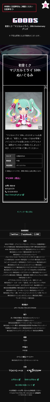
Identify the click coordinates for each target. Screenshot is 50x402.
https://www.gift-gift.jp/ (13, 195)
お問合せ (14, 380)
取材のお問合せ (30, 380)
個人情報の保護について (23, 385)
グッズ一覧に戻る (26, 212)
